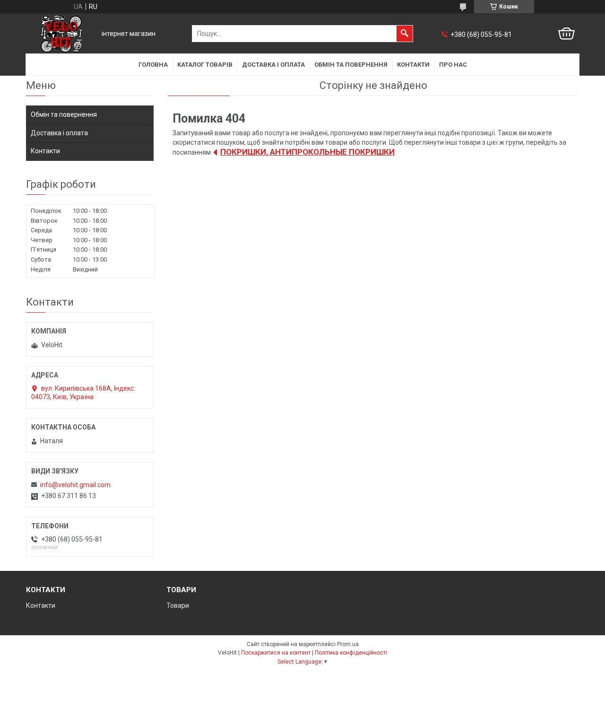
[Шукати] (405, 34)
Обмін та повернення (351, 64)
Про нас (453, 64)
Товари (177, 605)
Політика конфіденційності (351, 652)
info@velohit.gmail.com (75, 485)
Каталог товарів (205, 64)
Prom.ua (348, 644)
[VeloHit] (61, 34)
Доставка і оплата (273, 64)
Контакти (413, 64)
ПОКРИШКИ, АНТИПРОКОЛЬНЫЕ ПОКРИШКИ (307, 152)
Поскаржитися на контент (276, 652)
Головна (153, 64)
